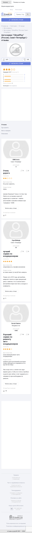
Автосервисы (13, 85)
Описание (4, 133)
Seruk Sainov (16, 323)
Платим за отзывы (19, 2)
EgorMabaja (16, 240)
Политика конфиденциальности (16, 526)
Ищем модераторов (7, 6)
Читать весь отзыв (11, 208)
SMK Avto (16, 159)
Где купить (5, 127)
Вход (11, 9)
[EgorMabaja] (16, 230)
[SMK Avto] (16, 149)
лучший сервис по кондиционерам (10, 253)
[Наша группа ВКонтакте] (12, 509)
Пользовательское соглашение (16, 523)
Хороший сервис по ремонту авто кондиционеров (10, 339)
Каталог (5, 2)
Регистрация (18, 9)
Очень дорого (6, 172)
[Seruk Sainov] (16, 313)
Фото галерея (5, 130)
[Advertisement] (16, 105)
